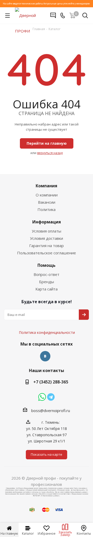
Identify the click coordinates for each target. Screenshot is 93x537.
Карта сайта (46, 288)
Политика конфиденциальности (49, 317)
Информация (46, 222)
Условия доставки (46, 238)
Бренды (46, 281)
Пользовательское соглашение (46, 252)
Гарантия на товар (46, 245)
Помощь (46, 265)
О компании (47, 194)
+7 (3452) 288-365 (50, 382)
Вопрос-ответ (46, 274)
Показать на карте (46, 454)
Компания (46, 186)
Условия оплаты (46, 231)
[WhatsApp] (42, 397)
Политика (46, 209)
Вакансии (46, 202)
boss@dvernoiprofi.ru (50, 410)
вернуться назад (50, 153)
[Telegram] (51, 397)
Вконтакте (45, 356)
